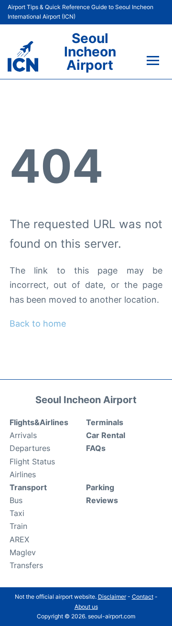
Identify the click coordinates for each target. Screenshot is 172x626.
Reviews (102, 500)
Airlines (23, 474)
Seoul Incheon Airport (90, 52)
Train (18, 526)
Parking (100, 487)
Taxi (17, 513)
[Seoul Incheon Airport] (23, 56)
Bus (16, 500)
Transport (28, 487)
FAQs (96, 448)
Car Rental (105, 435)
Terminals (104, 422)
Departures (30, 448)
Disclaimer (112, 596)
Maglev (23, 552)
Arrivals (23, 435)
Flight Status (32, 461)
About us (86, 606)
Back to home (38, 323)
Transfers (26, 565)
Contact (142, 596)
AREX (19, 539)
